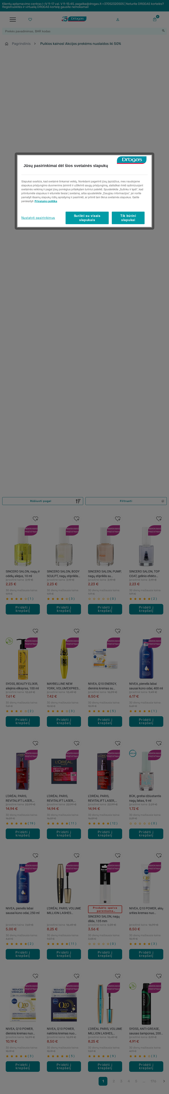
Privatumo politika (46, 201)
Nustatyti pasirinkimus (38, 217)
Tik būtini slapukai (128, 217)
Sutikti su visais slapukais (87, 217)
